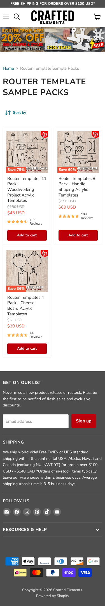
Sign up (84, 421)
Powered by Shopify (52, 595)
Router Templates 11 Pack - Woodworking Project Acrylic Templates (26, 189)
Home (8, 68)
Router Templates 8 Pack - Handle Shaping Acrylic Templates (77, 187)
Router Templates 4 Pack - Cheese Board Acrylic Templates (25, 306)
